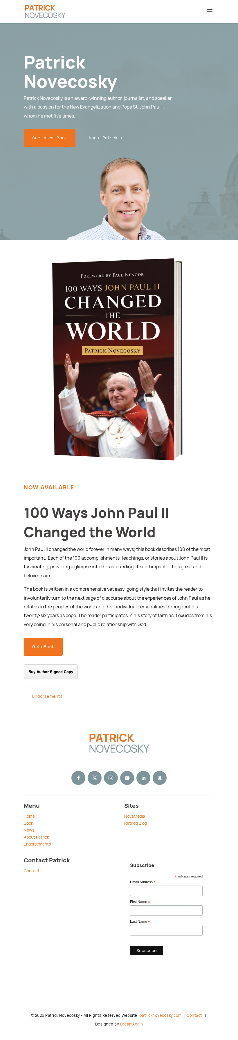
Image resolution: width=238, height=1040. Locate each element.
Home (29, 816)
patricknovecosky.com (161, 1015)
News (29, 830)
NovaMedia (134, 816)
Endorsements (47, 696)
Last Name (140, 922)
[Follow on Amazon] (160, 778)
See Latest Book (49, 137)
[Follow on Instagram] (111, 778)
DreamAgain (131, 1024)
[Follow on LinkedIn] (143, 778)
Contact (31, 870)
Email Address (143, 882)
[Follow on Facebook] (78, 778)
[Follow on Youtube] (127, 778)
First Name (140, 902)
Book (28, 823)
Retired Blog (135, 823)
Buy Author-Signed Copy (50, 671)
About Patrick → (106, 137)
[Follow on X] (95, 778)
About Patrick (36, 837)
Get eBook (43, 646)
